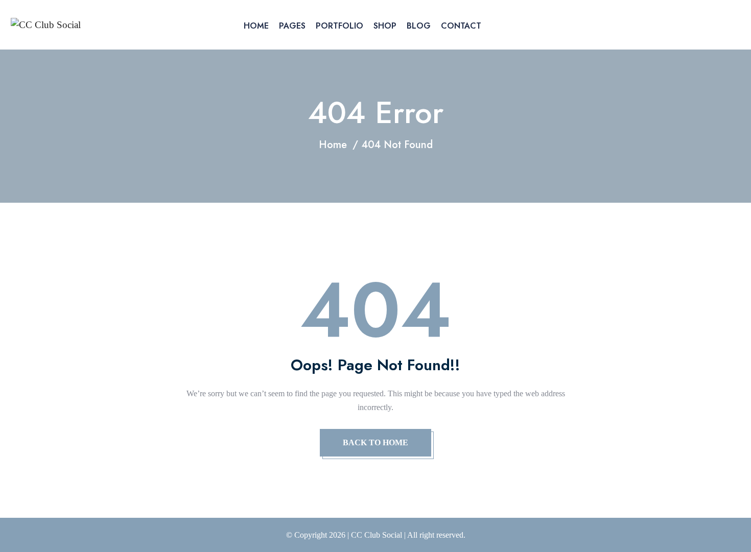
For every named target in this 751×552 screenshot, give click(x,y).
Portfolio (339, 26)
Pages (292, 26)
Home (256, 26)
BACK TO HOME (375, 442)
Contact (461, 26)
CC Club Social (376, 535)
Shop (384, 26)
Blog (419, 26)
